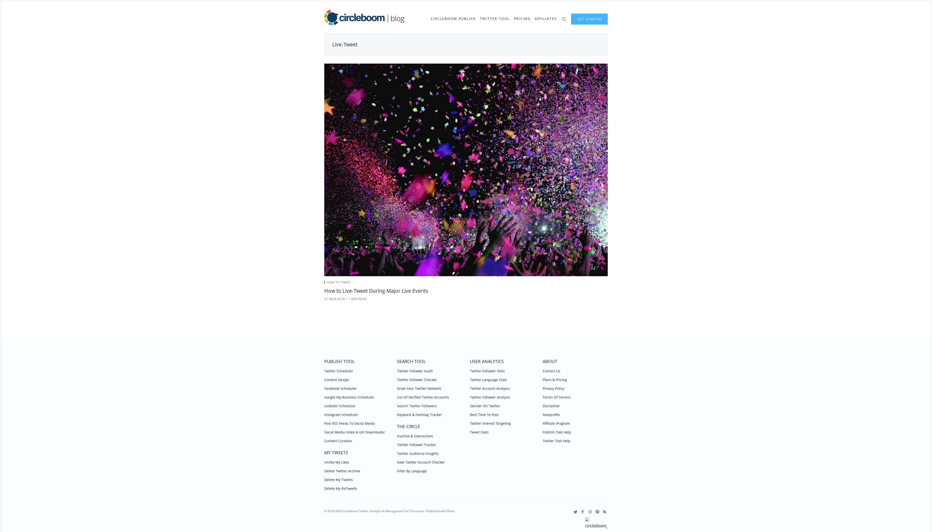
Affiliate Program (556, 423)
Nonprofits (551, 414)
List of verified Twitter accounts (423, 397)
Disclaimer (551, 406)
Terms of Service (556, 397)
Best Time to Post (484, 414)
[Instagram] (590, 512)
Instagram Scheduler (341, 414)
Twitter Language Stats (488, 379)
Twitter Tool (495, 18)
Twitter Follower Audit (415, 371)
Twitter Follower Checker (417, 379)
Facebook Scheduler (340, 388)
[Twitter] (576, 512)
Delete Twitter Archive (342, 471)
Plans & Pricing (555, 379)
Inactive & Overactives (415, 436)
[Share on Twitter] (589, 284)
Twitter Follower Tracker (416, 444)
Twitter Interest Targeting (490, 423)
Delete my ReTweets (340, 488)
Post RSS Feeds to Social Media (349, 423)
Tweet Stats (479, 432)
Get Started (589, 19)
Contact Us (551, 371)
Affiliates (546, 18)
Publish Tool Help (557, 432)
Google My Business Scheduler (349, 397)
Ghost (451, 511)
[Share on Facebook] (595, 284)
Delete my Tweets (338, 479)
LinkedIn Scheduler (340, 406)
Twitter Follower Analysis (490, 397)
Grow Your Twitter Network (419, 388)
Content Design (336, 379)
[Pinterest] (597, 512)
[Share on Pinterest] (606, 284)
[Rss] (605, 512)
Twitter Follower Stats (487, 371)
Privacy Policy (553, 388)
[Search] (564, 18)
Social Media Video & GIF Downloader (354, 432)
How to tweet (339, 282)
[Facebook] (583, 512)
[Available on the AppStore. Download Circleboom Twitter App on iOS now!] (596, 523)
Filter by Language (412, 471)
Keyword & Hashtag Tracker (419, 414)
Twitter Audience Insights (418, 453)
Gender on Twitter (485, 406)
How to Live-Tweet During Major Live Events (376, 290)
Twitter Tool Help (556, 441)
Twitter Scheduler (338, 371)
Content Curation (338, 441)
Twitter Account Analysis (490, 388)
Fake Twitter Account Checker (421, 462)
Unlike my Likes (336, 462)
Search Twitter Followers (417, 406)
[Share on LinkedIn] (601, 284)
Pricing (522, 18)
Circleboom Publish (453, 18)
